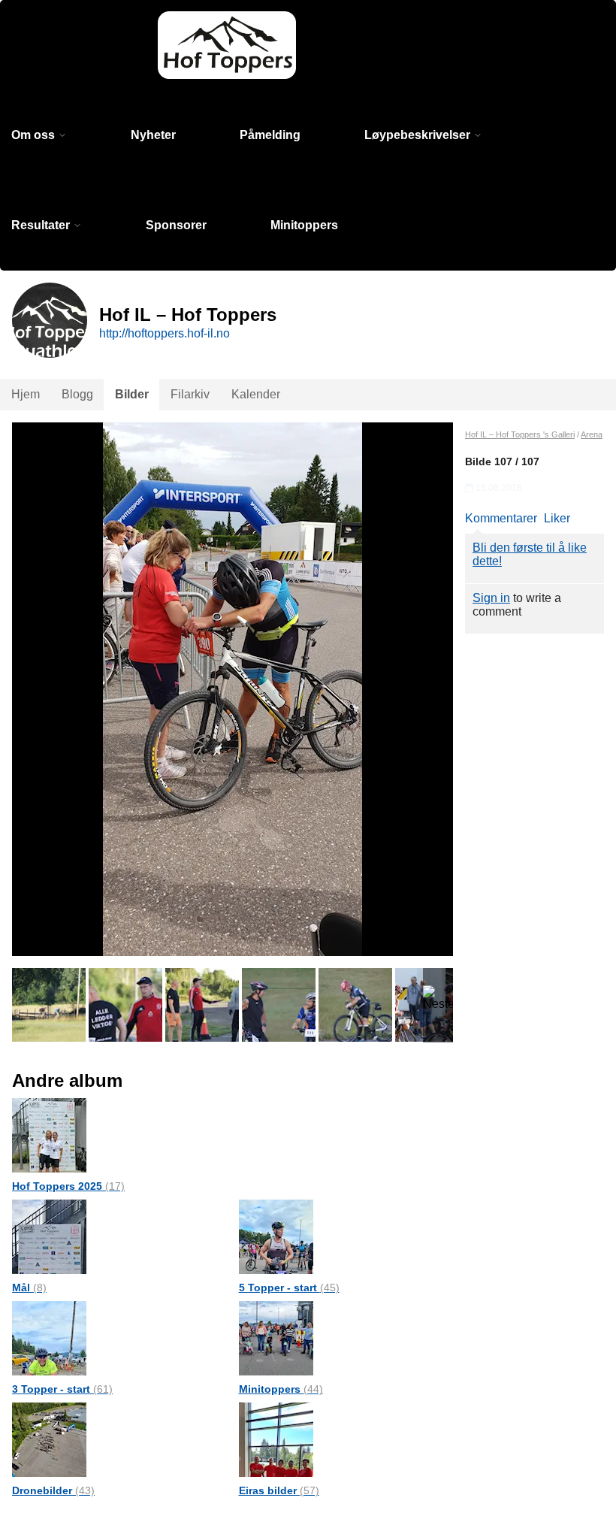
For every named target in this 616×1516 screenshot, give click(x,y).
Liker (557, 518)
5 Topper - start (289, 1287)
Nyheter (153, 135)
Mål (29, 1287)
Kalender (255, 394)
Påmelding (270, 135)
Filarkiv (190, 394)
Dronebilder (53, 1490)
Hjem (25, 394)
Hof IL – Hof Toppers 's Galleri (520, 434)
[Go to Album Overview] (49, 1134)
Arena (591, 434)
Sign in (491, 598)
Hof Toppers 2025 (68, 1186)
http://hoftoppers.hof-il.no (164, 333)
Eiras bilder (279, 1490)
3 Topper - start (62, 1389)
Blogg (77, 394)
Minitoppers (304, 225)
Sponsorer (176, 225)
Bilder (132, 394)
